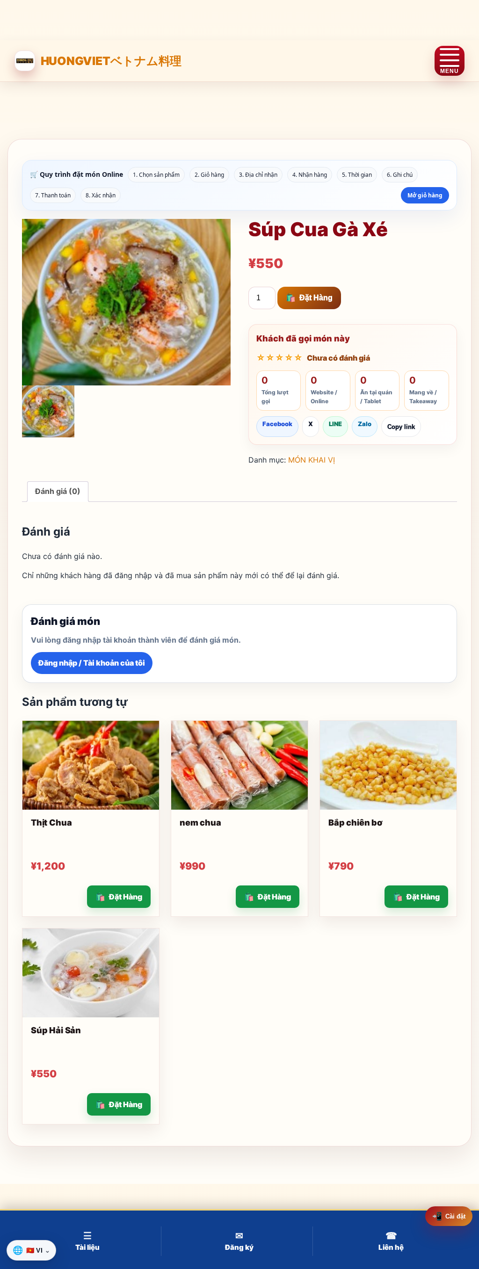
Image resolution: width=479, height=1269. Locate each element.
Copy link (401, 426)
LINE (335, 424)
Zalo (364, 424)
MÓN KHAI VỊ (311, 459)
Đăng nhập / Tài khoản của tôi (91, 662)
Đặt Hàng (316, 298)
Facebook (277, 424)
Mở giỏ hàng (425, 195)
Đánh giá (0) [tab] (57, 491)
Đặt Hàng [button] (125, 896)
